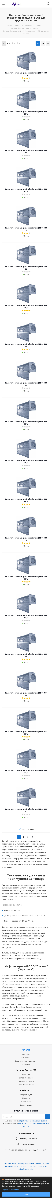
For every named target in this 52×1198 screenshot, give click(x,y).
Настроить (15, 1189)
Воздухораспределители (26, 1061)
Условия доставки (26, 1081)
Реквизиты (26, 1101)
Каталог (26, 1049)
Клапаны (26, 1064)
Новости (26, 1098)
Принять (26, 1194)
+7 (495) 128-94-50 (28, 1138)
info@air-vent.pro (28, 1144)
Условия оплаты (26, 1078)
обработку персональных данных (33, 1121)
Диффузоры (26, 1057)
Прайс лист (26, 1090)
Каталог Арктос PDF (26, 1070)
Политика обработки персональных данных (22, 1163)
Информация (26, 1094)
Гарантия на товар (26, 1084)
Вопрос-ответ (26, 1105)
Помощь (26, 1074)
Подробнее (6, 1189)
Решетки (26, 1054)
